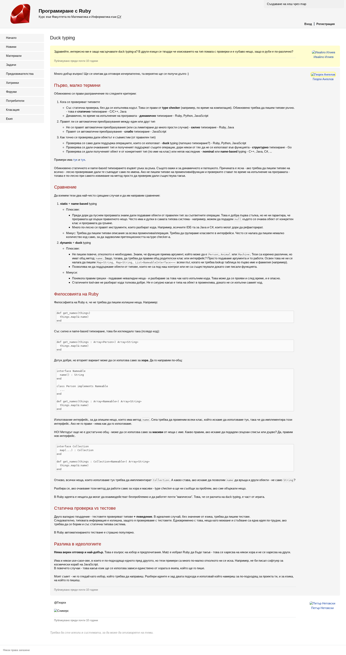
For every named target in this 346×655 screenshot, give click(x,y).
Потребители (15, 100)
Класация (12, 109)
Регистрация (325, 24)
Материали (13, 55)
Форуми (11, 91)
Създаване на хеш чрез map (286, 4)
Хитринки (12, 82)
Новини (11, 46)
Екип (9, 118)
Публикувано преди (76, 60)
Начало (11, 37)
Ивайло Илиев (324, 57)
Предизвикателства (19, 73)
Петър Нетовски (322, 608)
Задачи (11, 64)
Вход (308, 24)
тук (75, 159)
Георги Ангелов (323, 79)
